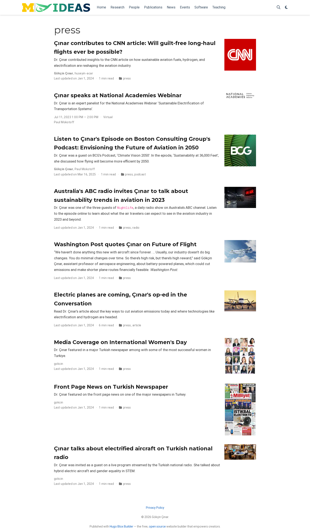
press (127, 78)
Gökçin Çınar (63, 73)
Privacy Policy (155, 507)
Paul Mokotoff (64, 122)
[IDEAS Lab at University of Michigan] (56, 7)
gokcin (58, 363)
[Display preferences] (286, 7)
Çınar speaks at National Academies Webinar (118, 95)
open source (157, 526)
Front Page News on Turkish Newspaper (111, 387)
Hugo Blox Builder (121, 526)
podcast (140, 174)
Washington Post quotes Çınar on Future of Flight (125, 244)
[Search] (278, 7)
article (136, 325)
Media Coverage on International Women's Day (120, 342)
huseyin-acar (84, 73)
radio (136, 227)
